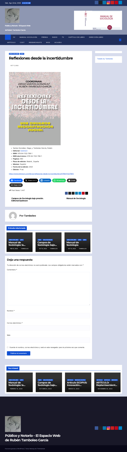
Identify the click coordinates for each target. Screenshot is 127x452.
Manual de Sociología (76, 198)
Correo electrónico (15, 323)
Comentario (12, 270)
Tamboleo (30, 215)
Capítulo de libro (76, 37)
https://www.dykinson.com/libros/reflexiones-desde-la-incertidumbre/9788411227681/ (41, 174)
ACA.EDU (58, 42)
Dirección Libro (96, 37)
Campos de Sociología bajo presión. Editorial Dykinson (27, 199)
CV (14, 37)
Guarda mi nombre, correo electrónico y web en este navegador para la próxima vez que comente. (47, 347)
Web (8, 335)
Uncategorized (47, 239)
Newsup (32, 448)
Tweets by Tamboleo (105, 59)
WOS (48, 42)
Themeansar (41, 448)
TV (63, 37)
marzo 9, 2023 (74, 389)
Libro (22, 53)
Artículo (11, 42)
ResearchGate (35, 42)
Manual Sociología (28, 37)
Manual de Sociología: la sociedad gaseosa (19, 245)
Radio (54, 37)
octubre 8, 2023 (45, 389)
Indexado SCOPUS (80, 380)
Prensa (44, 37)
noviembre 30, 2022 (105, 389)
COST (22, 42)
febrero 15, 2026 (16, 389)
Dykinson (23, 151)
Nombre (11, 311)
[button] (116, 40)
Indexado (114, 380)
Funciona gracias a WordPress (15, 448)
